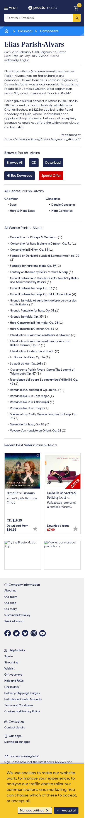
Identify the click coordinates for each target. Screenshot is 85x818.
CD (34, 162)
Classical (24, 31)
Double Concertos (63, 205)
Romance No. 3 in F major (29, 408)
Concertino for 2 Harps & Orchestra (36, 237)
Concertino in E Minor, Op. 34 (31, 250)
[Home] (6, 31)
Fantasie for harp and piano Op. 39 (35, 266)
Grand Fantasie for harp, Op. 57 (33, 288)
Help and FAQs (14, 681)
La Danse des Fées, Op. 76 (30, 357)
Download (53, 162)
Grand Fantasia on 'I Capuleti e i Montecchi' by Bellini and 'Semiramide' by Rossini (44, 280)
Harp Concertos (62, 211)
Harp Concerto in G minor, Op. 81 (34, 329)
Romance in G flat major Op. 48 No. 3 (37, 390)
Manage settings (32, 810)
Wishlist (9, 668)
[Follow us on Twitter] (17, 633)
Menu (13, 8)
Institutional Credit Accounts (23, 699)
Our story (10, 609)
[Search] (77, 18)
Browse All (14, 162)
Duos (13, 205)
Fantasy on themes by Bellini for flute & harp (41, 272)
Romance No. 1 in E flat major (32, 396)
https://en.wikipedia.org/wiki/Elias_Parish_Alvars (41, 139)
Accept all (69, 810)
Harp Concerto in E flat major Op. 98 (36, 323)
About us (10, 590)
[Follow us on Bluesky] (26, 633)
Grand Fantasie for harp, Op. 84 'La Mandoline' (43, 294)
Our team (10, 597)
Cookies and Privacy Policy (22, 711)
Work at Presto (14, 621)
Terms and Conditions (18, 705)
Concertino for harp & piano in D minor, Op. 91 (43, 243)
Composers (48, 31)
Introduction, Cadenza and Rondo (34, 351)
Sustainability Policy (17, 615)
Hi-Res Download (19, 175)
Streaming (11, 662)
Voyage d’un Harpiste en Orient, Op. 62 (38, 430)
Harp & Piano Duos (22, 211)
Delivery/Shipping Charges (22, 693)
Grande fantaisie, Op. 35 (29, 316)
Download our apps (17, 742)
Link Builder (11, 687)
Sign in (8, 656)
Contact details (14, 727)
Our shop (10, 603)
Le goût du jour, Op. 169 (28, 363)
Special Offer (51, 175)
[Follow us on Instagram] (35, 633)
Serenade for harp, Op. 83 (29, 424)
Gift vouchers (13, 674)
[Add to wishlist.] (35, 528)
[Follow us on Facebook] (8, 633)
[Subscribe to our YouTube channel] (43, 633)
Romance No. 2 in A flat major (32, 402)
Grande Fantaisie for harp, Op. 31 (35, 310)
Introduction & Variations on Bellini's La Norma (42, 335)
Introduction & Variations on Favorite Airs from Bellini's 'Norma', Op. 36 (40, 343)
